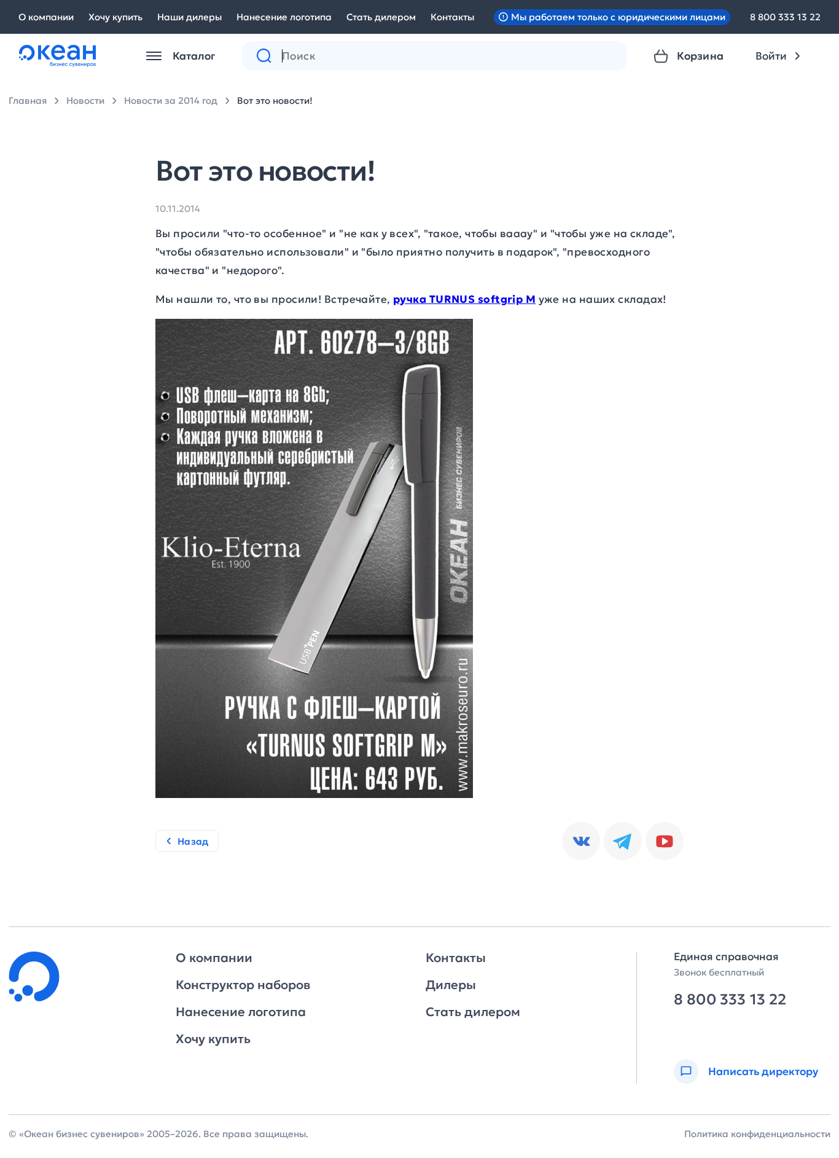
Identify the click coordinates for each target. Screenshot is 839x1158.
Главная (28, 100)
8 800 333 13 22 (785, 17)
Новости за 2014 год (170, 100)
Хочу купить (115, 17)
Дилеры (451, 985)
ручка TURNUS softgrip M (464, 299)
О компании (46, 17)
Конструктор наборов (243, 985)
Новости (85, 100)
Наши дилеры (189, 17)
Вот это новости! (275, 100)
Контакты (452, 17)
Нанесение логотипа (284, 17)
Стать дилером (381, 17)
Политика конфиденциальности (757, 1134)
